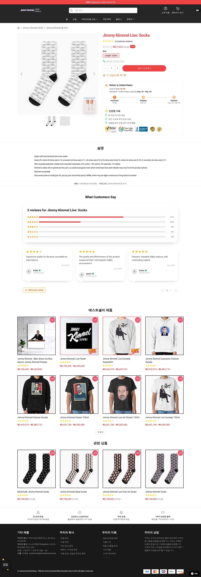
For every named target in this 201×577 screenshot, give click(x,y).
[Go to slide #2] (65, 121)
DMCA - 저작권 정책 (69, 550)
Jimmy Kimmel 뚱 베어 (57, 28)
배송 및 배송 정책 (110, 538)
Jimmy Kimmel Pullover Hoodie (32, 417)
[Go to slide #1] (50, 121)
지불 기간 (107, 542)
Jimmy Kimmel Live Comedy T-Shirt (162, 417)
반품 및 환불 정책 (110, 546)
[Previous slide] (21, 74)
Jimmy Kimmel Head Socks (73, 492)
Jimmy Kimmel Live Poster (73, 358)
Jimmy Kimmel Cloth (33, 28)
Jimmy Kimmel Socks (155, 492)
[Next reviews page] (175, 290)
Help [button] (196, 574)
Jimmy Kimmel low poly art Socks (119, 492)
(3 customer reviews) (123, 41)
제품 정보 (65, 538)
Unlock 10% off (5, 564)
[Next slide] (94, 74)
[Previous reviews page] (162, 290)
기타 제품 (107, 550)
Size (104, 51)
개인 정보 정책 (67, 546)
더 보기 (100, 432)
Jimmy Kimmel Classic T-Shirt (74, 417)
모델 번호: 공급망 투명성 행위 (73, 553)
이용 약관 (65, 542)
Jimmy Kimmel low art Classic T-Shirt (121, 417)
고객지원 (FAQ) (109, 553)
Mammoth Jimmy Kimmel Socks (33, 492)
